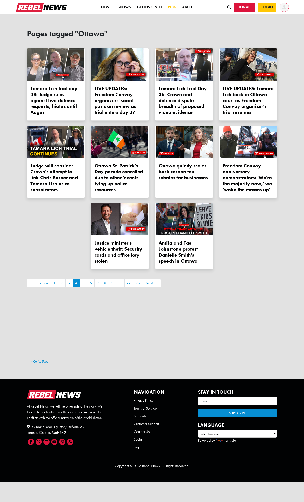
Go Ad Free (40, 361)
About (188, 7)
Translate (229, 440)
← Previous (39, 283)
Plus (172, 7)
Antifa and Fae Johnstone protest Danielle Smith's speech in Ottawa (178, 252)
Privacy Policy (143, 400)
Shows (124, 7)
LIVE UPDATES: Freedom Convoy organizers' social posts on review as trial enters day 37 (115, 100)
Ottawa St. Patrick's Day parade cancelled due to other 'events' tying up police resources (119, 178)
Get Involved (149, 7)
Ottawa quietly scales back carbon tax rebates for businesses (183, 172)
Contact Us (142, 431)
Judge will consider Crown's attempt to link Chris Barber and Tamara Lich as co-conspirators (54, 178)
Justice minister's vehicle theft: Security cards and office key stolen (118, 252)
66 (129, 283)
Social (138, 439)
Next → (152, 283)
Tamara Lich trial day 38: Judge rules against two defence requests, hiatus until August (53, 100)
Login (137, 447)
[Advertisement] (152, 330)
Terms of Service (145, 408)
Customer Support (146, 423)
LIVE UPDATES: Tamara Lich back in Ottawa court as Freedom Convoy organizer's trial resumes (248, 100)
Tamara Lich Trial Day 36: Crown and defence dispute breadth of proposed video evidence (183, 100)
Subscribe (141, 416)
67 (138, 283)
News (106, 7)
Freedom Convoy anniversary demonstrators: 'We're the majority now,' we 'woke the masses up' (247, 178)
